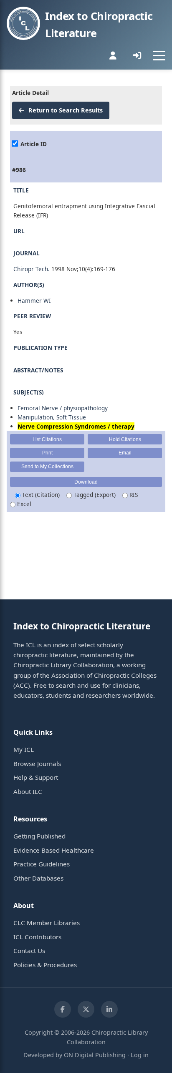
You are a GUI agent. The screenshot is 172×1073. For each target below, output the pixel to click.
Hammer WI (34, 300)
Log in (140, 1055)
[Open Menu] (159, 55)
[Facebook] (62, 1009)
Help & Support (35, 777)
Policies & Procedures (45, 965)
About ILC (27, 791)
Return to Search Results (65, 110)
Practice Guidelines (41, 864)
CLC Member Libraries (46, 922)
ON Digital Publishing (95, 1055)
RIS (133, 495)
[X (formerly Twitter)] (86, 1009)
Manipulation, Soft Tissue (52, 417)
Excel (23, 504)
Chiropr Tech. (31, 269)
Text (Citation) (40, 495)
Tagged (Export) (94, 495)
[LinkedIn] (109, 1009)
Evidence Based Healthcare (53, 850)
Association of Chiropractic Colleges (104, 675)
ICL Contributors (37, 937)
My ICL (23, 749)
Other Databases (38, 878)
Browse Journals (37, 763)
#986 (19, 170)
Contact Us (29, 950)
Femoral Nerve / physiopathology (63, 408)
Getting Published (39, 836)
